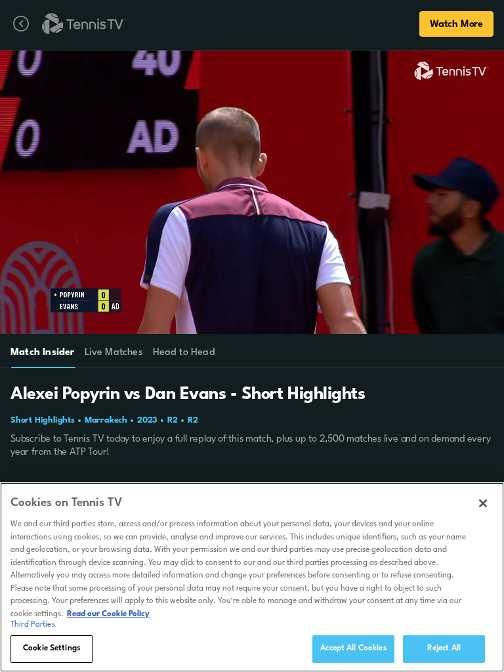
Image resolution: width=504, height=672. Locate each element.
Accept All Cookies (353, 648)
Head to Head (184, 353)
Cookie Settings (51, 648)
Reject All (444, 648)
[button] (214, 192)
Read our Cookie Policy (108, 614)
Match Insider (42, 353)
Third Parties (32, 625)
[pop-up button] (457, 68)
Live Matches (113, 353)
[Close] (483, 503)
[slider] (253, 318)
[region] (252, 577)
